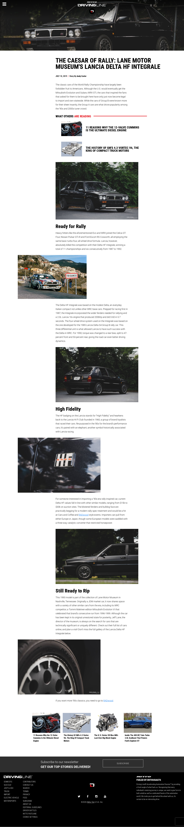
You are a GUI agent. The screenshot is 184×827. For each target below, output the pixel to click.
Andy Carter (81, 76)
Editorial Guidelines (32, 807)
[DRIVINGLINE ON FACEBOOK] (87, 796)
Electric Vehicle (11, 797)
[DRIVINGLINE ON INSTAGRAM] (96, 796)
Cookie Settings (30, 817)
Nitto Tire (90, 802)
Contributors (29, 781)
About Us (27, 804)
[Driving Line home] (92, 6)
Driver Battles (29, 810)
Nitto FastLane (30, 813)
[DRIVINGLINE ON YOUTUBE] (105, 796)
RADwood (83, 514)
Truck (6, 791)
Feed (25, 797)
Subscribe (123, 763)
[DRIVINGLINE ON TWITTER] (79, 796)
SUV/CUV (7, 785)
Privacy (26, 794)
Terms (26, 791)
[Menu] (4, 4)
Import (7, 794)
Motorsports (10, 801)
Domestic (8, 781)
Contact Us (28, 785)
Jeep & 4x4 (8, 788)
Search (26, 788)
